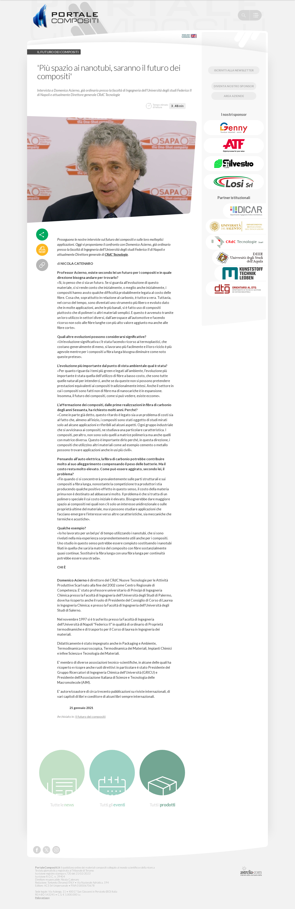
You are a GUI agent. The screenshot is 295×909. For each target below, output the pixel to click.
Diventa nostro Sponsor (234, 86)
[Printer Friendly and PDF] (42, 249)
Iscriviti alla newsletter (234, 70)
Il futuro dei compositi (90, 716)
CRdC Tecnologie (116, 254)
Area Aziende (234, 96)
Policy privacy (42, 898)
